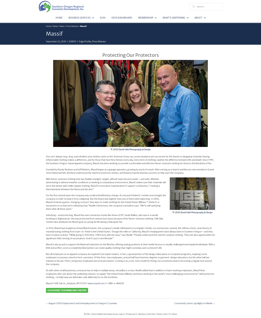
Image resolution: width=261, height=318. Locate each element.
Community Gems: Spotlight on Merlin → (194, 303)
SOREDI (72, 41)
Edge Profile (85, 41)
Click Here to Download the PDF (67, 290)
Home (48, 26)
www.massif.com (96, 283)
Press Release (72, 26)
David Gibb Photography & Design (135, 149)
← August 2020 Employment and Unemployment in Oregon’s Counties (81, 303)
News (55, 26)
